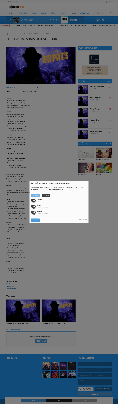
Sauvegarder (35, 220)
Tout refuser (46, 195)
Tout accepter (35, 195)
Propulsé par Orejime (83, 219)
